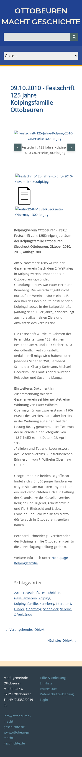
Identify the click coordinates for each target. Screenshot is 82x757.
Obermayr (33, 609)
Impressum (48, 688)
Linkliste (46, 683)
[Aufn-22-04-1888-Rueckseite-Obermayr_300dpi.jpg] (45, 214)
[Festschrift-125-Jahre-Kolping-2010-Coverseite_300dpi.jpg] (45, 181)
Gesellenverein (25, 598)
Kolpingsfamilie (26, 603)
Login (44, 699)
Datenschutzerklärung (57, 694)
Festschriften (50, 592)
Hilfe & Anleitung (53, 678)
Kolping (44, 598)
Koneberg (46, 603)
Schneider (51, 609)
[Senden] (74, 37)
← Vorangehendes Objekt (24, 629)
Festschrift (31, 592)
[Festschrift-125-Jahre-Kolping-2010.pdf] (24, 204)
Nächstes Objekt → (62, 640)
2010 (17, 592)
